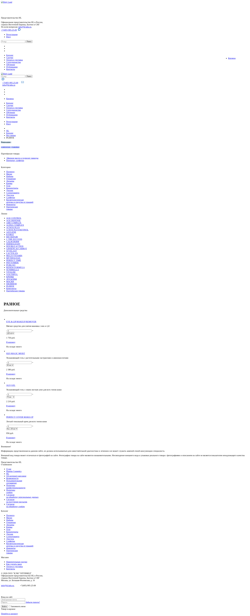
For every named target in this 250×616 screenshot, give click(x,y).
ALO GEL (10, 385)
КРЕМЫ (10, 277)
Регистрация (11, 34)
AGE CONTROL (13, 218)
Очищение (11, 179)
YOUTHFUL (12, 274)
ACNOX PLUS (13, 227)
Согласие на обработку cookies (15, 505)
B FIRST (10, 234)
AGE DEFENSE (13, 220)
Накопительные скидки (16, 562)
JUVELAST (11, 251)
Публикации (12, 67)
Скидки (9, 57)
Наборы (9, 176)
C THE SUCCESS (14, 239)
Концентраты (12, 188)
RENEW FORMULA (15, 267)
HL (7, 131)
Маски (9, 174)
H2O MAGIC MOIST (15, 353)
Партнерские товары (12, 208)
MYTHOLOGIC (13, 258)
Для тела (10, 195)
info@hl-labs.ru (24, 27)
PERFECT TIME (13, 260)
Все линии (11, 135)
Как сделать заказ (14, 564)
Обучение (10, 65)
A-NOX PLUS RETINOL (17, 230)
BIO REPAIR (12, 237)
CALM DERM (12, 241)
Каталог (9, 55)
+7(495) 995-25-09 (9, 30)
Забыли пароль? (33, 602)
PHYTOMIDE (12, 263)
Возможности (12, 478)
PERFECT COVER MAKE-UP (19, 417)
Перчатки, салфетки (15, 160)
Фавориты (10, 204)
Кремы (9, 183)
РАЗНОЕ (10, 286)
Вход (8, 37)
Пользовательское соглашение (14, 482)
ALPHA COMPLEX (15, 225)
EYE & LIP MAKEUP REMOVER (21, 322)
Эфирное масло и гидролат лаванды (22, 158)
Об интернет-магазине (16, 476)
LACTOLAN (12, 253)
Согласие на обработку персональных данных (22, 496)
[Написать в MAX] (19, 30)
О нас (8, 469)
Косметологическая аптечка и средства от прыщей (19, 201)
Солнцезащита (12, 193)
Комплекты (11, 288)
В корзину (10, 342)
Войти (4, 607)
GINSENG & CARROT (16, 248)
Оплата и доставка (14, 60)
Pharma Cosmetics (13, 471)
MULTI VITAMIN (14, 256)
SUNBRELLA (12, 270)
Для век (9, 190)
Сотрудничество (13, 62)
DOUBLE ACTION (14, 246)
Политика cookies (10, 491)
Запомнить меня (18, 606)
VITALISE (11, 272)
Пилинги (10, 172)
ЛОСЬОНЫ (11, 279)
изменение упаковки (10, 147)
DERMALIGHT (13, 244)
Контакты (10, 69)
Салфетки (10, 197)
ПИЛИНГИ (11, 284)
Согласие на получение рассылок (16, 500)
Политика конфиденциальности (15, 486)
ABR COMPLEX (13, 223)
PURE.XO (10, 265)
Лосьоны (10, 181)
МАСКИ (10, 281)
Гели (8, 186)
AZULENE (11, 232)
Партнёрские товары (15, 291)
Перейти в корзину (9, 614)
